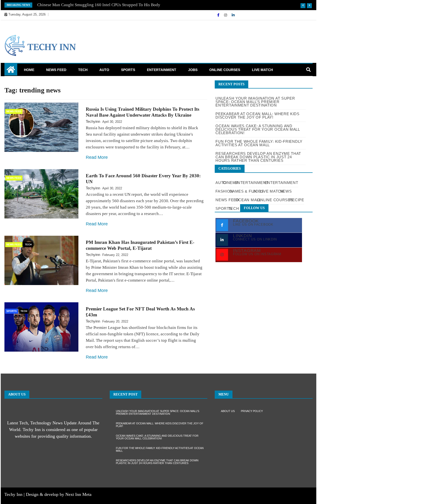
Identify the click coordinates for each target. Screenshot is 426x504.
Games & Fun (243, 191)
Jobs (192, 70)
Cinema (230, 182)
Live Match (262, 70)
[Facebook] (218, 15)
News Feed (56, 70)
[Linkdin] (233, 15)
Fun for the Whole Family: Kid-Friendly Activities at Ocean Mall (160, 449)
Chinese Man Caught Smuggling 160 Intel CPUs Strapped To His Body (98, 4)
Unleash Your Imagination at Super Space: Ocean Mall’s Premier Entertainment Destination (255, 101)
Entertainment (161, 70)
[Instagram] (226, 15)
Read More (97, 157)
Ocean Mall (248, 200)
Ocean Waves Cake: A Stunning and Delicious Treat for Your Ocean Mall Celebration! (157, 437)
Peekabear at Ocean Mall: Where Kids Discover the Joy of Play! (159, 425)
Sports (128, 70)
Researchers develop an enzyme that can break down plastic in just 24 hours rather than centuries (157, 462)
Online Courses (224, 70)
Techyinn (93, 121)
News (286, 191)
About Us (228, 411)
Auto (104, 70)
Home (29, 70)
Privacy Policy (252, 411)
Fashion (224, 191)
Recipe (296, 200)
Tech (83, 70)
